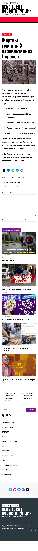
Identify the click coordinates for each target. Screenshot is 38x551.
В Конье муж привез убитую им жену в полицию (18, 290)
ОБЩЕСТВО (5, 437)
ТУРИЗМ (5, 470)
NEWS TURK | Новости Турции (17, 9)
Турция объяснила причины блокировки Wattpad (18, 380)
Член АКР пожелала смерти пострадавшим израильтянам (27, 394)
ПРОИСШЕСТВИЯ (7, 34)
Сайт (26, 220)
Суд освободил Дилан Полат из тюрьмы (15, 319)
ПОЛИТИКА (6, 451)
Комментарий (7, 193)
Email (15, 220)
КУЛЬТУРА (5, 432)
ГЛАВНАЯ (33, 531)
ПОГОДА (5, 446)
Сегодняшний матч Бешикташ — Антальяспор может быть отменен (10, 395)
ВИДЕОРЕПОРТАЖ (8, 422)
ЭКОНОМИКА (6, 475)
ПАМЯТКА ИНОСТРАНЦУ (10, 441)
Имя (3, 220)
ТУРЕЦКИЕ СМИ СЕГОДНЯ (10, 465)
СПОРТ (4, 460)
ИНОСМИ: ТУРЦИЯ (8, 427)
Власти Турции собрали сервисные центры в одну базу (16, 259)
